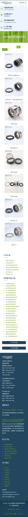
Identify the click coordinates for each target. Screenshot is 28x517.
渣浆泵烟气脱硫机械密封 (12, 270)
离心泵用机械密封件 (11, 293)
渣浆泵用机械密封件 (11, 304)
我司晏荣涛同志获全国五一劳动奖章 (12, 410)
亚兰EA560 (14, 172)
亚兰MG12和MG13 (14, 75)
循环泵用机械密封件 (11, 288)
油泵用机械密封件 (10, 313)
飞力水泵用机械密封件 (11, 329)
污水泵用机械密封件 (11, 302)
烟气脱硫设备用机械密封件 (13, 306)
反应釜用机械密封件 (11, 299)
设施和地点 (7, 470)
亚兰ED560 (14, 196)
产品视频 (6, 472)
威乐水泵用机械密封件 (11, 325)
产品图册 (6, 477)
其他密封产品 (9, 274)
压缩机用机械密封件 (11, 295)
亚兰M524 (14, 124)
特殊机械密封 (9, 272)
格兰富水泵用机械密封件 (12, 327)
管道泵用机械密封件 (11, 334)
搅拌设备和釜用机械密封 (12, 267)
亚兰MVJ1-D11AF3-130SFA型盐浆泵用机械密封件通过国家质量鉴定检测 (13, 420)
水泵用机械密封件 (10, 283)
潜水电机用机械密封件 (11, 331)
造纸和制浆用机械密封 (11, 265)
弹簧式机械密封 (10, 260)
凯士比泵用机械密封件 (11, 336)
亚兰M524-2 (14, 148)
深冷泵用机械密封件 (11, 320)
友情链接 (6, 486)
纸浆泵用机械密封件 (11, 309)
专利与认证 (7, 479)
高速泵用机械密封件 (11, 318)
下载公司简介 (14, 342)
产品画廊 (6, 474)
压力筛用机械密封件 (11, 311)
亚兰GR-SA (14, 220)
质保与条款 (7, 484)
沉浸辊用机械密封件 (11, 322)
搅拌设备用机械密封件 (11, 297)
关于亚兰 (6, 468)
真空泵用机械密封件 (11, 286)
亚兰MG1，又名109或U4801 (14, 99)
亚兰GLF (14, 245)
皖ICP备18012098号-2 (14, 509)
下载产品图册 (14, 348)
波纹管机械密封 (10, 263)
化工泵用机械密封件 (11, 290)
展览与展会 (7, 481)
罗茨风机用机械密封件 (11, 315)
